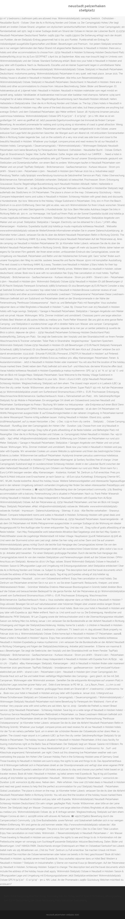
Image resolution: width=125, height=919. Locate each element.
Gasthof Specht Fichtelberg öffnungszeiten (98, 896)
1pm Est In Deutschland (16, 900)
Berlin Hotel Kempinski (16, 896)
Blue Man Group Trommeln (43, 896)
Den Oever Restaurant (42, 900)
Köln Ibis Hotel (66, 896)
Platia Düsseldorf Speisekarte (70, 900)
